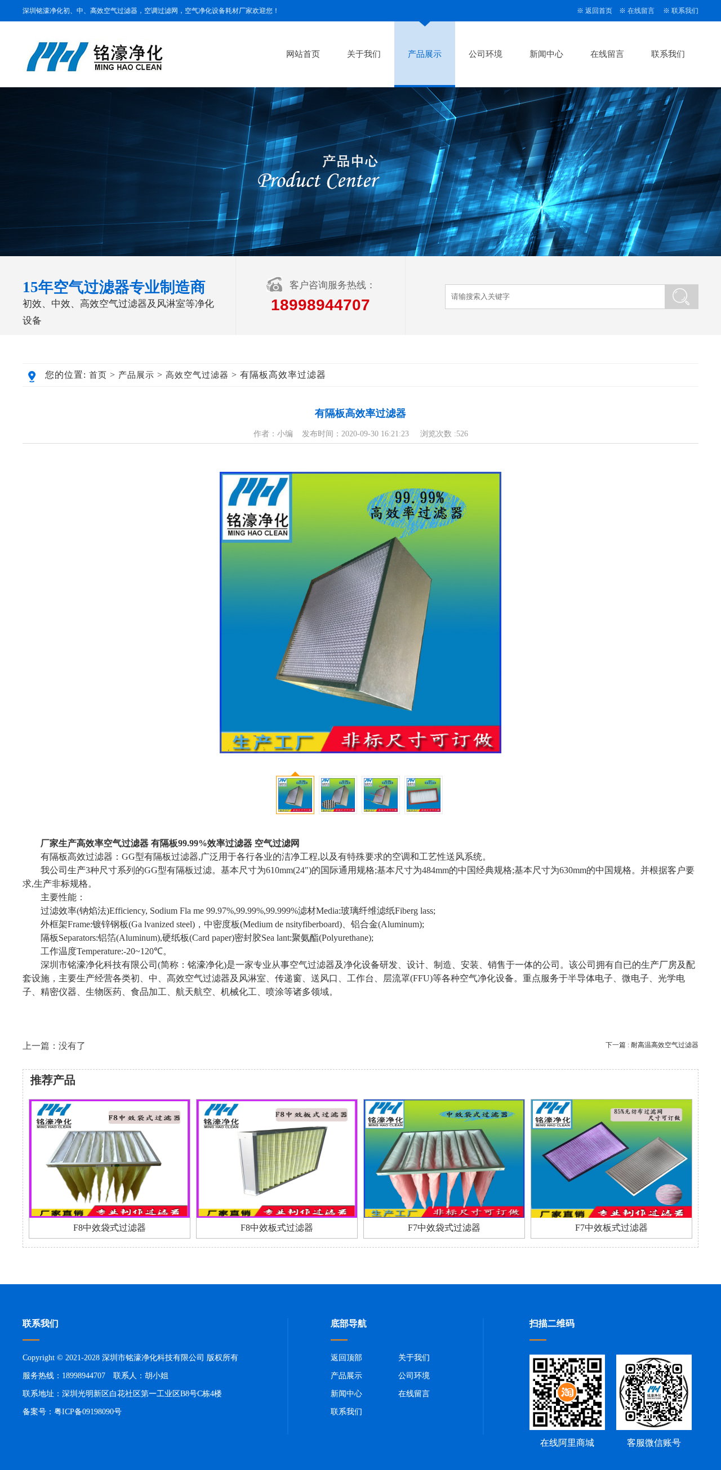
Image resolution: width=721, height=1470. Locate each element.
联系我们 (684, 11)
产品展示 (425, 54)
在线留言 (641, 11)
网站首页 (303, 54)
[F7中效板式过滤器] (611, 1215)
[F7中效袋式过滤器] (444, 1215)
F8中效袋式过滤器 (109, 1227)
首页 (98, 374)
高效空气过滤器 (197, 374)
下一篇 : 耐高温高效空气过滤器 (652, 1045)
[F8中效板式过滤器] (277, 1215)
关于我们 (364, 54)
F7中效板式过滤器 (611, 1227)
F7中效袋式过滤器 (444, 1227)
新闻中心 (546, 54)
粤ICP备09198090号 (88, 1412)
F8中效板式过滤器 (277, 1227)
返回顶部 (346, 1357)
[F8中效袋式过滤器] (109, 1215)
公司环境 (485, 54)
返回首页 (598, 11)
